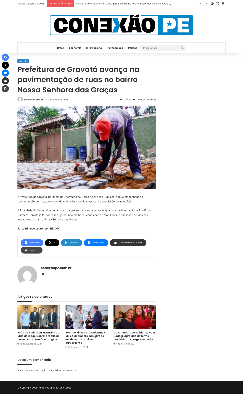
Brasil (60, 47)
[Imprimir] (5, 88)
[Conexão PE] (121, 24)
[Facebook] (5, 57)
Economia (75, 47)
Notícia (23, 61)
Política (132, 47)
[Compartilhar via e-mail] (5, 80)
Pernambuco (115, 47)
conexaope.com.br (33, 99)
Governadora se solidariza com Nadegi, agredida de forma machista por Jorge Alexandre (134, 336)
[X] (5, 65)
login (43, 370)
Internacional (94, 47)
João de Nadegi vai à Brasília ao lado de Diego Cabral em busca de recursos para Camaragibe (38, 336)
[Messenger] (5, 73)
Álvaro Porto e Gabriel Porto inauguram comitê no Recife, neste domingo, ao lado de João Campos (131, 3)
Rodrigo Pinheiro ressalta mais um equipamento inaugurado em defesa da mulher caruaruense (85, 338)
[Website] (43, 274)
